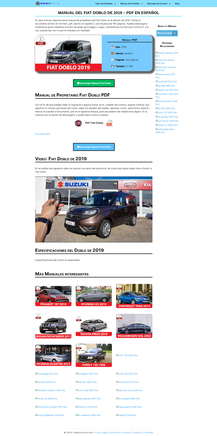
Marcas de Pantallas (130, 3)
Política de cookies (120, 432)
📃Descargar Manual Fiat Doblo (94, 83)
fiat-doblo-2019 (42, 134)
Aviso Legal (101, 432)
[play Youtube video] (93, 209)
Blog (177, 3)
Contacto (137, 432)
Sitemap (149, 432)
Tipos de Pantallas (104, 3)
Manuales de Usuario (157, 3)
